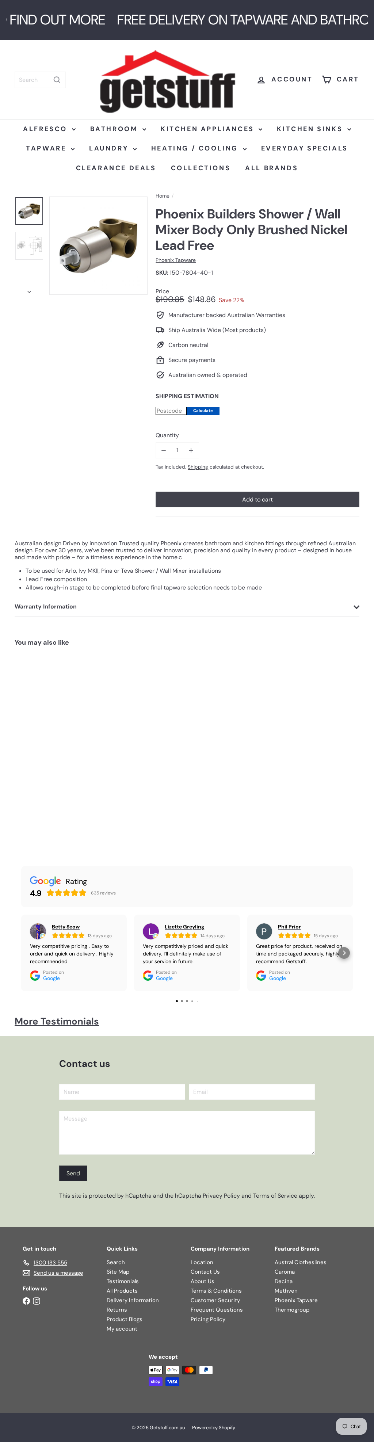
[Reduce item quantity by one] (163, 450)
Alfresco (46, 129)
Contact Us (205, 1271)
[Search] (57, 80)
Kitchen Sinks (311, 129)
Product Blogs (124, 1319)
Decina (284, 1281)
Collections (201, 168)
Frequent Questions (217, 1309)
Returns (117, 1309)
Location (202, 1262)
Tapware (47, 148)
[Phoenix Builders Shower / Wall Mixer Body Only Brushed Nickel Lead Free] (43, 749)
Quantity (167, 435)
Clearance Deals (116, 168)
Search (116, 1262)
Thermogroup (292, 1309)
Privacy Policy (221, 1195)
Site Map (118, 1271)
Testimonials (123, 1281)
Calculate (203, 410)
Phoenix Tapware (296, 1300)
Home (162, 196)
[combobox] (40, 80)
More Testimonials (57, 1021)
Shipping (198, 467)
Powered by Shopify (213, 1427)
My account (122, 1328)
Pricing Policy (208, 1319)
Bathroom (115, 129)
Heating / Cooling (196, 148)
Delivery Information (133, 1300)
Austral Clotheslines (301, 1262)
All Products (122, 1290)
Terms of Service (275, 1195)
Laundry (110, 148)
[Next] (29, 290)
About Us (202, 1281)
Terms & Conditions (216, 1290)
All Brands (271, 168)
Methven (286, 1290)
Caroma (285, 1271)
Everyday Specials (304, 148)
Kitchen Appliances (209, 129)
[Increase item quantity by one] (191, 450)
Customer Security (215, 1300)
